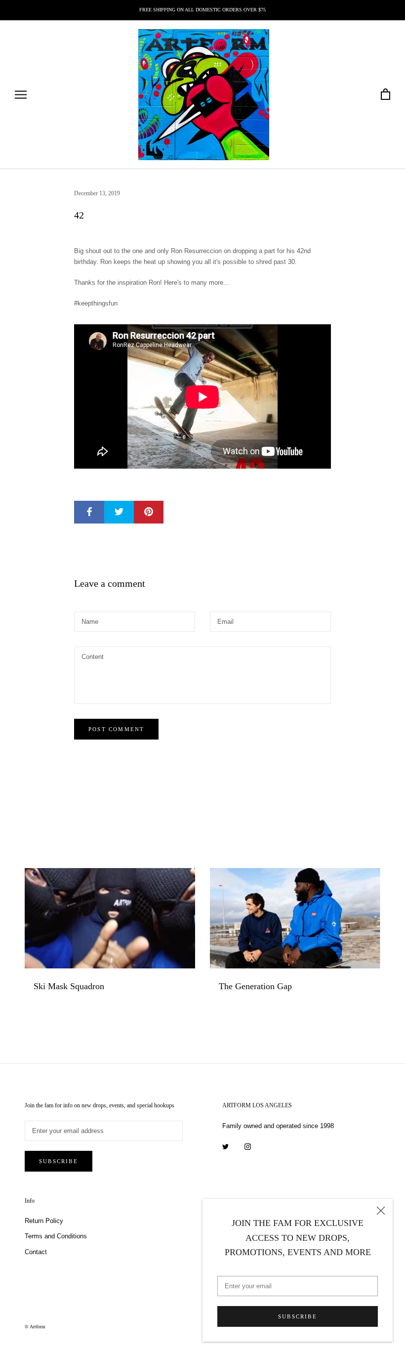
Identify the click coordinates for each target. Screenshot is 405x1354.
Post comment (116, 729)
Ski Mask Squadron (69, 986)
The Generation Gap (255, 986)
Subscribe (297, 1316)
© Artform (35, 1326)
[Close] (380, 1210)
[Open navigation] (21, 94)
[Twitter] (225, 1146)
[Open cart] (385, 94)
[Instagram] (247, 1146)
